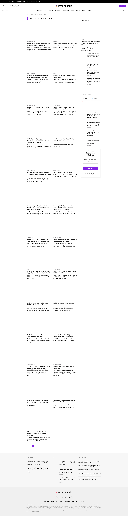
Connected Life (56, 105)
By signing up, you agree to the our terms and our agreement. (91, 173)
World (28, 301)
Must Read (55, 332)
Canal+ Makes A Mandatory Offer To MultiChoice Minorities (63, 108)
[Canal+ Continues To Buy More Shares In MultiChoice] (65, 63)
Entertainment (65, 10)
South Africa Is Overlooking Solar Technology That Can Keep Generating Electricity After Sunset (93, 80)
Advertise (67, 501)
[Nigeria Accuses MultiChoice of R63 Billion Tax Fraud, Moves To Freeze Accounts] (39, 419)
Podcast (83, 10)
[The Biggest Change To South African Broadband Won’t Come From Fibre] (83, 64)
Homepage (39, 10)
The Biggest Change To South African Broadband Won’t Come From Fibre (93, 64)
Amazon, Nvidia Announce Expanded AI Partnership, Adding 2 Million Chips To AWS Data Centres (93, 56)
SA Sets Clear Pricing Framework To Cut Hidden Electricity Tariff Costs (93, 72)
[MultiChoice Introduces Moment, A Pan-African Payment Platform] (39, 322)
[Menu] (125, 10)
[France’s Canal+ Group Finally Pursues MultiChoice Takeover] (65, 259)
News (45, 10)
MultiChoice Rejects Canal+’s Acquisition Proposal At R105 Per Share (65, 240)
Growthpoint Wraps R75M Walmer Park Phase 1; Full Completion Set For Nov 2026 (25, 1)
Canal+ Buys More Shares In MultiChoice (65, 43)
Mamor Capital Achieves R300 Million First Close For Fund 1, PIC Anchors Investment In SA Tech (93, 115)
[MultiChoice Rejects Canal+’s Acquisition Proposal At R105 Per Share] (65, 227)
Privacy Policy (93, 173)
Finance (72, 10)
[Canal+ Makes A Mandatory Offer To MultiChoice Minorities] (65, 95)
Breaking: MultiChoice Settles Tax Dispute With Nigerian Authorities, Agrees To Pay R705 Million (63, 207)
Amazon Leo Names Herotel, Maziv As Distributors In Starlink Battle (93, 142)
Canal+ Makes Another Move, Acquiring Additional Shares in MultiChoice (38, 44)
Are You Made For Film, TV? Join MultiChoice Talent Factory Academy (63, 335)
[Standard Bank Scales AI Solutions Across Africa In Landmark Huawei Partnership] (83, 132)
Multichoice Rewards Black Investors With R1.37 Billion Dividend (38, 304)
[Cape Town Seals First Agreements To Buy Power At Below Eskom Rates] (91, 30)
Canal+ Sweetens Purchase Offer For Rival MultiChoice (63, 140)
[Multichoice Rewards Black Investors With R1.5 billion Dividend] (65, 387)
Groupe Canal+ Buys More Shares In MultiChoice (63, 367)
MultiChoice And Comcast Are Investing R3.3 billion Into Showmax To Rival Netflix (39, 272)
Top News (82, 39)
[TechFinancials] (64, 6)
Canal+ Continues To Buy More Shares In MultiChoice (65, 76)
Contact (89, 10)
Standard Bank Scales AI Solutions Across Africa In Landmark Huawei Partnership (93, 133)
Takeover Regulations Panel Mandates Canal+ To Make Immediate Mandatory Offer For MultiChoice (38, 207)
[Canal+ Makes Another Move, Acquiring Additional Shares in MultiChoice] (39, 31)
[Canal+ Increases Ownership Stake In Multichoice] (39, 95)
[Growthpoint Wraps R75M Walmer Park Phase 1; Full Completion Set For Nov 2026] (55, 463)
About (82, 501)
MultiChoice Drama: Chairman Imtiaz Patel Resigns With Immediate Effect (38, 76)
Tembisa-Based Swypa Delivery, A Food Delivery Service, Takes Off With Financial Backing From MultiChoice (38, 368)
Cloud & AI (50, 10)
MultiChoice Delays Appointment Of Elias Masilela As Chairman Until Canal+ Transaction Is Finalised (38, 140)
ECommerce (57, 10)
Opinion (78, 10)
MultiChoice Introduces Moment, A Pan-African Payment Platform (39, 335)
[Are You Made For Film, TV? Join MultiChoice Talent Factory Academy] (65, 322)
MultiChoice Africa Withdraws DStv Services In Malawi (63, 304)
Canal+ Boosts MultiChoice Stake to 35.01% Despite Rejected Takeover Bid (38, 240)
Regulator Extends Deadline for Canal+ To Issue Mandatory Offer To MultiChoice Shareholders (39, 174)
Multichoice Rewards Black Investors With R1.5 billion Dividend (64, 401)
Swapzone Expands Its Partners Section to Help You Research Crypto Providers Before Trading (66, 471)
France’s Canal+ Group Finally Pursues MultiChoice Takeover (64, 272)
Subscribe (122, 5)
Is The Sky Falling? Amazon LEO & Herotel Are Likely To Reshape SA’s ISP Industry (93, 124)
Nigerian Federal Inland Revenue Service (38, 437)
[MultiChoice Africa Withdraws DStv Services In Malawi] (65, 290)
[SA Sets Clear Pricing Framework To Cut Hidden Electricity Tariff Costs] (83, 72)
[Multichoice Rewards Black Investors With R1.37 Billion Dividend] (39, 290)
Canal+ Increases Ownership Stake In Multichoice (38, 108)
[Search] (123, 10)
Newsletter (54, 501)
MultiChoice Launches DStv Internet (37, 400)
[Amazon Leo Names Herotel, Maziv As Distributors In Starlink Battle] (83, 142)
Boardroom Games (31, 41)
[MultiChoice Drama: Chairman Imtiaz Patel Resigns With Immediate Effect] (39, 63)
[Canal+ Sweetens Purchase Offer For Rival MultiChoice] (65, 126)
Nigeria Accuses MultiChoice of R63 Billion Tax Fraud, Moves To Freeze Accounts (37, 433)
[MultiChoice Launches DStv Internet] (39, 387)
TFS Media (43, 504)
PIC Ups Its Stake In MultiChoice (62, 172)
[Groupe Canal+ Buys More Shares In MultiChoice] (65, 354)
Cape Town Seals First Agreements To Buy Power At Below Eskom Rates (90, 43)
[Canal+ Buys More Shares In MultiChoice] (65, 31)
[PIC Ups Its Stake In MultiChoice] (65, 160)
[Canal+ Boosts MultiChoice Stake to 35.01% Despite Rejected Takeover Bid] (39, 227)
